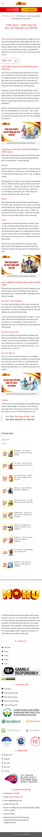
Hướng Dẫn (5, 440)
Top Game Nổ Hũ (22, 416)
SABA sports (6, 39)
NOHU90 (5, 16)
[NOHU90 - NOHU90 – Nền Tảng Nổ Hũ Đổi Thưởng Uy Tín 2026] (21, 3)
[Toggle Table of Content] (15, 61)
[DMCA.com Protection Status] (8, 679)
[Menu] (3, 3)
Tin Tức (12, 16)
